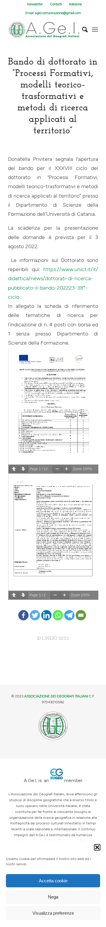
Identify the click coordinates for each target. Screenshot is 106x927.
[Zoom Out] (57, 469)
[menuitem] (35, 4)
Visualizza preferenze (53, 913)
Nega (53, 896)
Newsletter (35, 4)
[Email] (81, 610)
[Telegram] (69, 610)
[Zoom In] (66, 469)
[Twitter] (35, 610)
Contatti (56, 4)
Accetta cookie (53, 880)
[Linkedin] (46, 610)
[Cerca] (82, 29)
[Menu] (95, 30)
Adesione (75, 4)
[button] (97, 847)
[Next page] (23, 469)
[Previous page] (13, 469)
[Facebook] (23, 610)
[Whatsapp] (58, 610)
